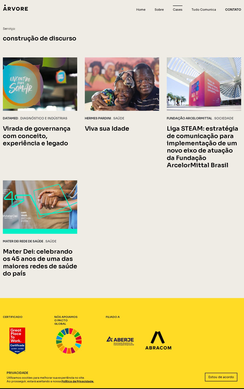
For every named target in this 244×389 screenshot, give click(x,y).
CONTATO (233, 10)
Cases (177, 10)
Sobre (159, 10)
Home (140, 10)
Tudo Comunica (204, 10)
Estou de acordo (221, 377)
